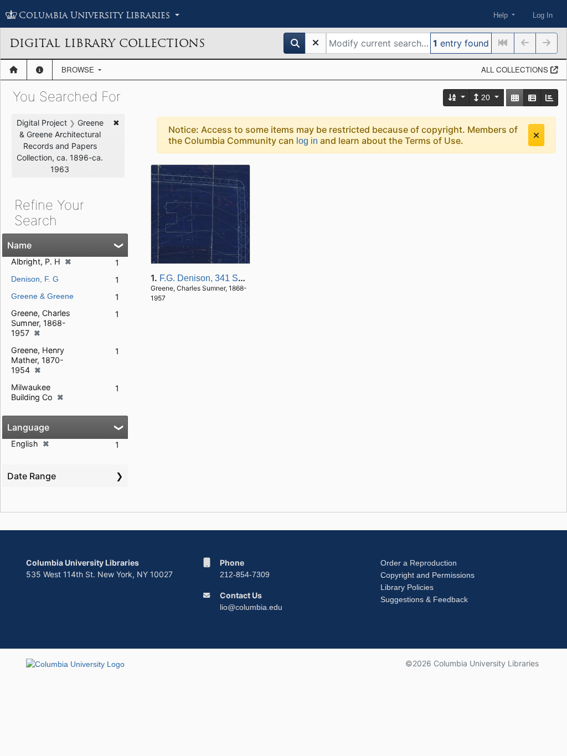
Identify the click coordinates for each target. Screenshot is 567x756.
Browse (78, 69)
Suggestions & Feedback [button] (424, 599)
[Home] (14, 70)
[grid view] (515, 97)
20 (485, 97)
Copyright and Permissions (427, 575)
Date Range (31, 475)
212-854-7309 (245, 574)
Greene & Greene (42, 296)
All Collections (515, 69)
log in (307, 141)
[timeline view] (549, 97)
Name (19, 245)
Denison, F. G (35, 279)
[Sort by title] (457, 97)
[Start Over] (315, 43)
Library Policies (407, 587)
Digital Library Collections (107, 43)
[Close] (536, 135)
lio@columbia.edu (251, 607)
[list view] (532, 97)
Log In (543, 15)
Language (28, 427)
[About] (39, 70)
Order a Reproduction (418, 562)
